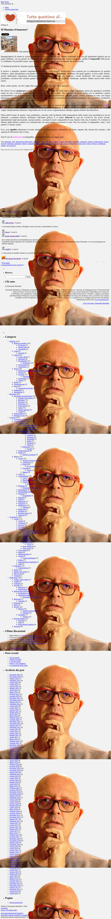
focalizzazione (98, 142)
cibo (50, 142)
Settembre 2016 (15, 844)
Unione (20, 380)
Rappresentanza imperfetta (27, 562)
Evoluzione (13, 517)
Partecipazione (19, 414)
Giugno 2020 (14, 757)
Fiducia (25, 464)
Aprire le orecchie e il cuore (32, 460)
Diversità (21, 527)
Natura (16, 369)
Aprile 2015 (14, 876)
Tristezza (26, 617)
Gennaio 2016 (14, 860)
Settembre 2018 (15, 798)
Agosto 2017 (14, 823)
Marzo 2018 (14, 809)
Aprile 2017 (14, 831)
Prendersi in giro (19, 415)
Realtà (20, 453)
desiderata (75, 142)
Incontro (25, 537)
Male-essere (14, 578)
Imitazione (21, 501)
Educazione (22, 529)
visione (3, 146)
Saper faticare (23, 406)
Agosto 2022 (14, 706)
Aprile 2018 (14, 807)
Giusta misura (23, 550)
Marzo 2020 (14, 762)
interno (24, 144)
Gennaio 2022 (14, 720)
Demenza (21, 486)
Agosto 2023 (14, 682)
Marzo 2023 (14, 692)
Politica (20, 560)
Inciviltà (16, 585)
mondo (42, 144)
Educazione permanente (31, 533)
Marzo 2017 (14, 833)
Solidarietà (17, 390)
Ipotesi (29, 441)
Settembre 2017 (15, 821)
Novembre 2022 (15, 700)
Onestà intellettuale (29, 558)
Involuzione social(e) (25, 593)
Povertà (16, 607)
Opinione (30, 443)
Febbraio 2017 (15, 835)
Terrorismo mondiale (25, 595)
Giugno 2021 (14, 733)
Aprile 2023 (14, 690)
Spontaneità (18, 392)
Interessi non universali (22, 591)
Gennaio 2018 (14, 813)
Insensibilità (27, 496)
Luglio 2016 (14, 848)
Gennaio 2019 (14, 790)
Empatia (21, 497)
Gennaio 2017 (14, 837)
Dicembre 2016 (15, 839)
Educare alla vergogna (30, 531)
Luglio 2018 (14, 802)
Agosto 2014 (14, 891)
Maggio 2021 (14, 735)
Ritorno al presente (29, 455)
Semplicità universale (25, 388)
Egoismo (21, 494)
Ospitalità (26, 538)
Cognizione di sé (19, 421)
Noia (20, 622)
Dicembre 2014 (15, 884)
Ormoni (21, 373)
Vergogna (21, 515)
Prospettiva (73, 144)
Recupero (21, 402)
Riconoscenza (27, 542)
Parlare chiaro (31, 427)
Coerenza (21, 423)
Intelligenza (51, 149)
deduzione (68, 142)
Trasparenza (22, 367)
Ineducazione (22, 589)
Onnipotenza (27, 376)
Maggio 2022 (14, 712)
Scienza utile (22, 347)
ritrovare (94, 144)
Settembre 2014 (15, 889)
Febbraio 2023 (15, 694)
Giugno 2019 (14, 780)
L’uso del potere (15, 661)
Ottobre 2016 (14, 843)
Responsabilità (28, 540)
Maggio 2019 (14, 782)
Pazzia (29, 470)
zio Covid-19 (11, 146)
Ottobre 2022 (14, 702)
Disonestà (21, 359)
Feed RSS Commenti (21, 915)
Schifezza (26, 613)
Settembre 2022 (15, 704)
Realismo (21, 400)
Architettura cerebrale (21, 419)
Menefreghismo (23, 554)
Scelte (20, 408)
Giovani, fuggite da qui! (29, 635)
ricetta (89, 144)
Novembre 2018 (15, 794)
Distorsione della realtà (30, 488)
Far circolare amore (33, 466)
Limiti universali (23, 451)
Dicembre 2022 (15, 698)
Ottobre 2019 (14, 772)
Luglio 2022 (14, 708)
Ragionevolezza (23, 513)
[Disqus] (55, 179)
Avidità (16, 581)
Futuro (106, 142)
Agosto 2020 (14, 753)
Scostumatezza (23, 568)
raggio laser (82, 144)
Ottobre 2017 (14, 819)
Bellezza (12, 341)
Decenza (21, 525)
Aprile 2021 (14, 737)
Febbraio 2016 (15, 858)
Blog (7, 7)
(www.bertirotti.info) (102, 300)
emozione (83, 142)
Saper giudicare (28, 546)
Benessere (13, 394)
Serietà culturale (23, 410)
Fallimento (17, 566)
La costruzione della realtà (18, 665)
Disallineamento (28, 480)
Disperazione (22, 490)
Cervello (12, 417)
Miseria (20, 609)
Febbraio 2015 (15, 880)
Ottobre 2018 (14, 796)
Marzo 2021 (14, 739)
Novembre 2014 (15, 885)
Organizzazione (19, 384)
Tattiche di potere (15, 660)
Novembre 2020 (15, 747)
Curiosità (30, 435)
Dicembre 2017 (15, 815)
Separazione (22, 378)
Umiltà (20, 412)
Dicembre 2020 (15, 745)
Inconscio (21, 503)
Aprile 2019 (14, 784)
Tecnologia (22, 349)
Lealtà (16, 351)
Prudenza (21, 511)
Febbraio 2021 (15, 741)
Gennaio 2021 (14, 743)
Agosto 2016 (14, 846)
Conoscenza (27, 433)
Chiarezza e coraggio (30, 425)
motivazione (50, 144)
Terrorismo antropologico (31, 597)
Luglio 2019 (14, 778)
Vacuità (29, 449)
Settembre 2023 (15, 680)
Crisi (24, 478)
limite (37, 144)
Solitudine (21, 615)
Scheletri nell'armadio (30, 611)
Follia (20, 499)
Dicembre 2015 (15, 862)
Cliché (20, 521)
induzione (18, 144)
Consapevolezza (23, 431)
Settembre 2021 (15, 727)
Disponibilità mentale (25, 492)
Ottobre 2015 (14, 866)
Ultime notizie (15, 648)
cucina (61, 142)
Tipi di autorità (15, 658)
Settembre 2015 (15, 868)
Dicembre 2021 (15, 721)
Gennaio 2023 (14, 696)
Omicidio (21, 601)
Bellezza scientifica (20, 343)
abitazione (7, 142)
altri (13, 142)
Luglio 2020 (14, 755)
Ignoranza (30, 437)
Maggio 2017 (14, 829)
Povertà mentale (19, 619)
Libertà (16, 355)
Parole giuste (31, 429)
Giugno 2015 (14, 872)
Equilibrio (26, 535)
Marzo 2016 (14, 856)
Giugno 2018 (14, 803)
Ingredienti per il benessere (23, 396)
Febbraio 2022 (15, 718)
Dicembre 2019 (15, 768)
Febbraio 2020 (15, 764)
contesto (55, 142)
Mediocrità (22, 509)
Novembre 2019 (15, 770)
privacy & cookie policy (9, 910)
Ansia (20, 474)
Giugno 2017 (14, 827)
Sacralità (21, 374)
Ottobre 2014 (14, 887)
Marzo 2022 (14, 716)
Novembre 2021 (15, 723)
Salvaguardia (22, 365)
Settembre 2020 (15, 751)
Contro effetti (22, 357)
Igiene (20, 552)
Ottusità (25, 482)
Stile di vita (18, 574)
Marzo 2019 (14, 786)
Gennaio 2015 (14, 882)
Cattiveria (17, 583)
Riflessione (26, 447)
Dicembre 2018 (15, 792)
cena (46, 142)
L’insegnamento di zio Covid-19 (12, 265)
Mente (16, 456)
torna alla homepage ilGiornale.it (12, 913)
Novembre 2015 (15, 864)
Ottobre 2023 (14, 679)
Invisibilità (30, 439)
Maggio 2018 (14, 805)
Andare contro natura (21, 579)
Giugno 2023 (14, 686)
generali (3, 144)
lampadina (31, 144)
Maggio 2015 (14, 874)
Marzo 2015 (14, 878)
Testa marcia (27, 548)
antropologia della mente (24, 142)
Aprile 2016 (14, 854)
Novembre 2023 (15, 677)
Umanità (17, 576)
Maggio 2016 (14, 852)
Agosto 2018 (14, 800)
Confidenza (26, 462)
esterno (90, 142)
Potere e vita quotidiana (18, 663)
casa (42, 142)
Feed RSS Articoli (7, 915)
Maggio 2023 (14, 688)
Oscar (29, 544)
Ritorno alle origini (20, 572)
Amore (20, 458)
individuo (10, 144)
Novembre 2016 (15, 841)
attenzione (36, 142)
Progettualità (22, 361)
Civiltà (16, 519)
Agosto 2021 (14, 729)
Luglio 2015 (14, 870)
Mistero (25, 472)
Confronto (21, 523)
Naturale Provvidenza (25, 398)
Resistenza (21, 404)
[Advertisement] (21, 319)
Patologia (17, 603)
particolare (58, 144)
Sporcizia (17, 626)
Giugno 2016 (14, 850)
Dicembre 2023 (15, 675)
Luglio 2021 (14, 731)
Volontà (25, 507)
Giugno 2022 (14, 710)
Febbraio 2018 (15, 811)
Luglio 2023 (14, 684)
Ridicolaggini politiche (26, 624)
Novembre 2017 (15, 817)
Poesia (16, 386)
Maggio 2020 (14, 759)
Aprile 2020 (14, 761)
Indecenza (21, 587)
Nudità (16, 382)
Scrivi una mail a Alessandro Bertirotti (96, 303)
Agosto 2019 (14, 776)
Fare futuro (6, 263)
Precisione (21, 345)
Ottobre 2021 (14, 725)
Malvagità (17, 599)
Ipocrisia (21, 620)
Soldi (20, 564)
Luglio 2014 (14, 893)
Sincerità (21, 353)
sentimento (101, 144)
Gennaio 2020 (14, 766)
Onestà (20, 556)
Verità (29, 445)
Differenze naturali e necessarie (29, 371)
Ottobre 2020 (14, 749)
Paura (16, 605)
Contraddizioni (23, 476)
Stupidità (30, 484)
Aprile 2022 (14, 714)
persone (66, 144)
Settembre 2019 (15, 774)
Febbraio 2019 (15, 788)
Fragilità (25, 468)
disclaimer (4, 908)
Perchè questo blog (11, 9)
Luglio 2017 (14, 825)
